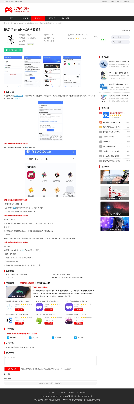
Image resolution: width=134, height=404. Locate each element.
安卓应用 (21, 23)
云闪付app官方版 (108, 137)
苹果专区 (51, 18)
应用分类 (119, 1)
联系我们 (72, 392)
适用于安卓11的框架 (40, 287)
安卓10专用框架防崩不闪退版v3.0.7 (76, 301)
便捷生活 (30, 23)
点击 (23, 250)
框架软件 (20, 96)
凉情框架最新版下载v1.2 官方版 (75, 314)
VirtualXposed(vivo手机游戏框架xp (17, 314)
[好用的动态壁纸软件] (114, 208)
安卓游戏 (24, 18)
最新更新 (104, 1)
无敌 (16, 98)
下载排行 (111, 1)
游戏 (27, 147)
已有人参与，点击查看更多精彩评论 (50, 383)
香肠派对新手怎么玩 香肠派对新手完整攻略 (20, 347)
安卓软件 (38, 18)
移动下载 (35, 337)
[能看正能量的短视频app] (114, 193)
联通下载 (58, 337)
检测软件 (30, 44)
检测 (15, 96)
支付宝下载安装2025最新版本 (119, 113)
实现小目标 (106, 141)
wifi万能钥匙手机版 (109, 146)
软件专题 (126, 1)
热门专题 (65, 18)
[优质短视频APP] (114, 177)
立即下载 (19, 310)
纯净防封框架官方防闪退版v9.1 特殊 (17, 301)
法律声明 (83, 392)
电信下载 (13, 337)
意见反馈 (62, 392)
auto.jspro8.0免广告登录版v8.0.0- (46, 314)
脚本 (14, 208)
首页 (11, 18)
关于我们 (51, 392)
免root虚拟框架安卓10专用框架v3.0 (47, 301)
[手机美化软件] (114, 224)
